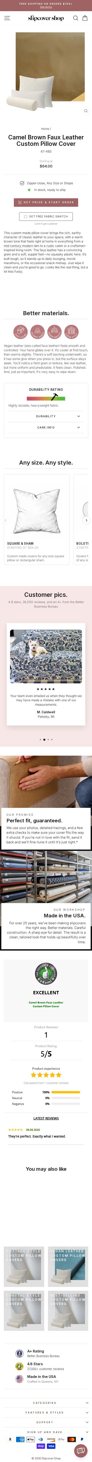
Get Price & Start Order (49, 202)
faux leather (48, 250)
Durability (46, 416)
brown (8, 241)
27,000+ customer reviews (45, 1369)
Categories (44, 1402)
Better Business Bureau (43, 1356)
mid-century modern (18, 246)
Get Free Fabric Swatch (48, 216)
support (44, 1422)
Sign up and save (45, 1432)
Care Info (46, 427)
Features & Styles (45, 1412)
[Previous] (6, 520)
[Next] (86, 520)
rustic (50, 246)
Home (45, 128)
